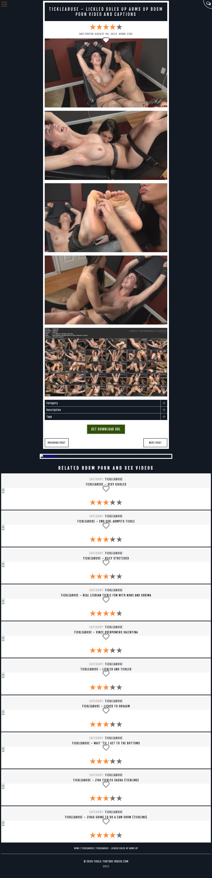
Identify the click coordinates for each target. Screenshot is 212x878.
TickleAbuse (114, 479)
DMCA (106, 866)
